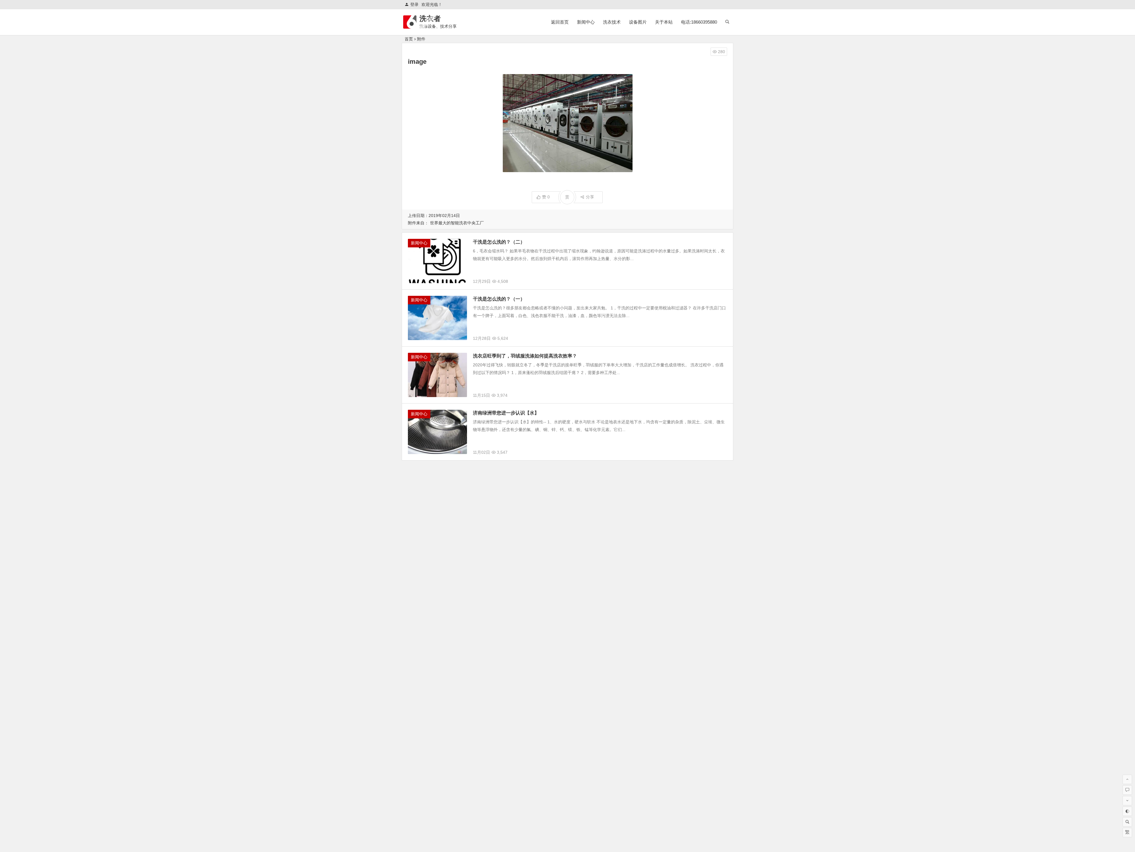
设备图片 (638, 22)
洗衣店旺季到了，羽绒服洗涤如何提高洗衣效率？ (525, 355)
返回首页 (560, 22)
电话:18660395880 (699, 22)
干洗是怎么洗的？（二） (499, 241)
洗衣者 (430, 18)
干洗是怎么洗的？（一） (499, 298)
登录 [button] (414, 4)
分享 (590, 197)
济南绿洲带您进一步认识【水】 (506, 412)
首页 (409, 39)
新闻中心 (586, 22)
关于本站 (664, 22)
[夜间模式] (1127, 811)
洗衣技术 (612, 22)
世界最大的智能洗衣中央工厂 (457, 223)
